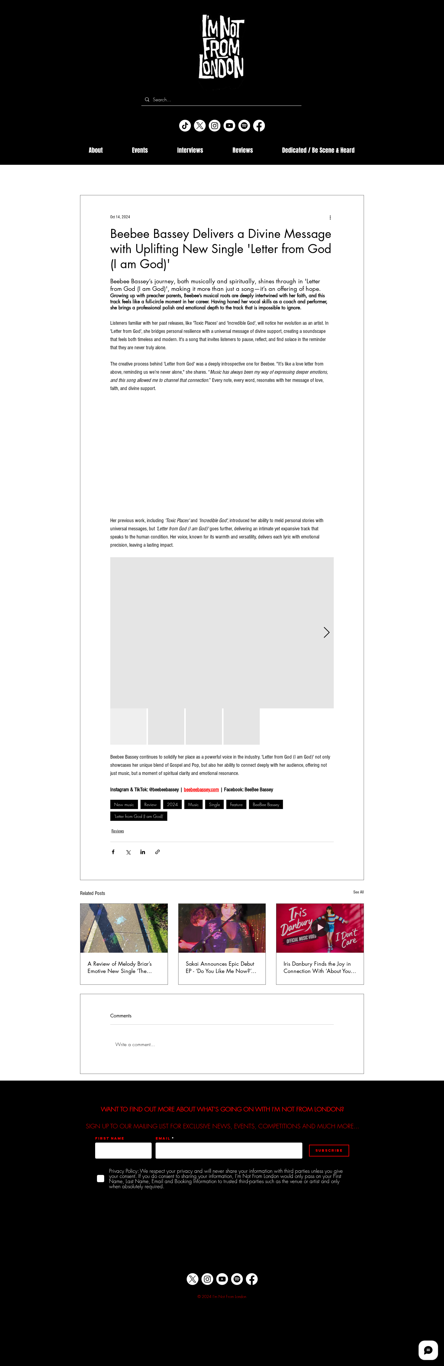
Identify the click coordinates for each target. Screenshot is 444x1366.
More (328, 177)
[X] (200, 126)
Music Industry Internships (212, 177)
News (145, 177)
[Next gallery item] (326, 633)
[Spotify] (244, 126)
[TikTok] (185, 126)
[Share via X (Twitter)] (128, 852)
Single (214, 804)
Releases (257, 177)
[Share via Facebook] (113, 852)
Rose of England (294, 177)
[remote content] (222, 454)
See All (358, 892)
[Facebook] (259, 126)
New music (124, 804)
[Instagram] (214, 126)
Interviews (117, 177)
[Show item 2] (166, 726)
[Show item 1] (128, 726)
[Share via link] (157, 852)
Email (163, 1138)
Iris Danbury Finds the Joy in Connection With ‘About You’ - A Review (319, 967)
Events (169, 177)
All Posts (88, 177)
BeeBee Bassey (266, 804)
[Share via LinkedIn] (143, 852)
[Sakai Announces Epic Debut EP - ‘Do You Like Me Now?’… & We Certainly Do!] (222, 928)
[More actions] (330, 217)
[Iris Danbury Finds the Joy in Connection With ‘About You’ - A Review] (320, 928)
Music (193, 804)
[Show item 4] (242, 726)
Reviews (117, 831)
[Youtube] (229, 126)
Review (150, 804)
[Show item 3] (204, 726)
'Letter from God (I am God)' (138, 816)
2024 (172, 804)
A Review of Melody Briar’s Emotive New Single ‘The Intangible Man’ (120, 967)
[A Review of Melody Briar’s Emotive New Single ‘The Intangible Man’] (124, 928)
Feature (236, 804)
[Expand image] (222, 632)
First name (109, 1138)
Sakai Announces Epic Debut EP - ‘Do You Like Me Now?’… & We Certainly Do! (221, 967)
